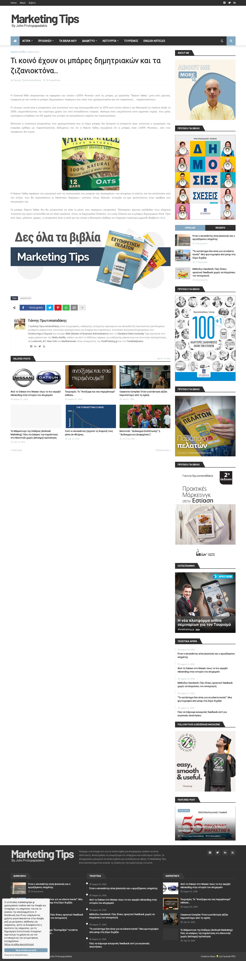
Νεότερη (17, 450)
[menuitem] (15, 40)
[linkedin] (35, 346)
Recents (220, 227)
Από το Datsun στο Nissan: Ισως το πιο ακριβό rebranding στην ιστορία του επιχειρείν (36, 393)
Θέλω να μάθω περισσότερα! (19, 944)
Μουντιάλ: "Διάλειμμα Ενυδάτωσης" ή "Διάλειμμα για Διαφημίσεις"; (140, 433)
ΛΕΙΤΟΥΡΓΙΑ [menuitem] (109, 40)
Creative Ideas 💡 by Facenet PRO (218, 956)
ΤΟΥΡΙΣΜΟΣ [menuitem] (131, 40)
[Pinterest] (58, 307)
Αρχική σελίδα (18, 51)
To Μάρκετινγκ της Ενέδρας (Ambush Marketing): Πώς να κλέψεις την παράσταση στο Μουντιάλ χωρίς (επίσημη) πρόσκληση (34, 434)
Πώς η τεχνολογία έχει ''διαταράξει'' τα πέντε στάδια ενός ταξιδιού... (53, 932)
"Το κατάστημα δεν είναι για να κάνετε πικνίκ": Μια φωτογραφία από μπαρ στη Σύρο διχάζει (214, 254)
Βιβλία (32, 3)
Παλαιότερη (162, 450)
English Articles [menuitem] (154, 40)
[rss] (44, 346)
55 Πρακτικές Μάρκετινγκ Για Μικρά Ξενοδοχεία (202, 828)
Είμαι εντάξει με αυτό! (26, 950)
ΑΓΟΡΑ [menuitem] (26, 40)
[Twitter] (49, 307)
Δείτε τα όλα (164, 358)
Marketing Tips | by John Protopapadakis (50, 956)
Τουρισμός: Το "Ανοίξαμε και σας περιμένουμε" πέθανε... (90, 393)
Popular (190, 227)
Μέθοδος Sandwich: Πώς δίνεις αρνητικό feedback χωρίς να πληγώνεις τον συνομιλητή (214, 272)
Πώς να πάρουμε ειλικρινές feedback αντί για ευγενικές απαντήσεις (202, 714)
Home (14, 3)
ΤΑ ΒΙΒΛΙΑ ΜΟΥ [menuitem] (68, 40)
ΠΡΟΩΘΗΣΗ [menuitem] (44, 40)
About (23, 3)
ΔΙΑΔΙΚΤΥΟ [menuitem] (88, 40)
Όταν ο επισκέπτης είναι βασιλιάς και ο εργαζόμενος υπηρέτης (214, 237)
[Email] (74, 307)
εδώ (162, 217)
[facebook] (31, 346)
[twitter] (40, 346)
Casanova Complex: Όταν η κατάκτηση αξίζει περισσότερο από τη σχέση (143, 393)
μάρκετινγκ (33, 51)
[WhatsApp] (66, 307)
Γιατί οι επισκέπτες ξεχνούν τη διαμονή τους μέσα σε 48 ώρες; (89, 433)
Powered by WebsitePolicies (16, 955)
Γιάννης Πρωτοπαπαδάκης (47, 320)
